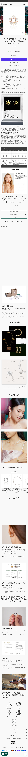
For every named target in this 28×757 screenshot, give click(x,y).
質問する (14, 217)
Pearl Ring (5, 75)
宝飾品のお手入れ (14, 214)
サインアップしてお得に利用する (13, 738)
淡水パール (9, 80)
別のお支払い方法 (14, 62)
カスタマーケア (13, 735)
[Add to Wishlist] (13, 230)
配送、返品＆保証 (14, 211)
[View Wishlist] (24, 4)
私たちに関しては (14, 729)
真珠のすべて (14, 732)
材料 (14, 209)
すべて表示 (14, 471)
